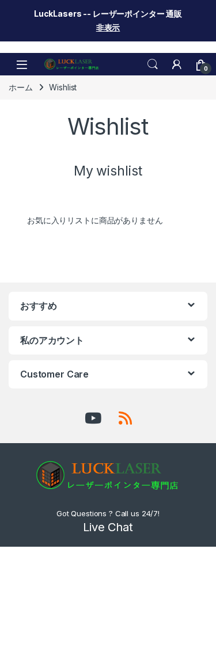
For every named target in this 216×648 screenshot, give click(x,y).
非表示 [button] (108, 27)
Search (152, 64)
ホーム (21, 87)
